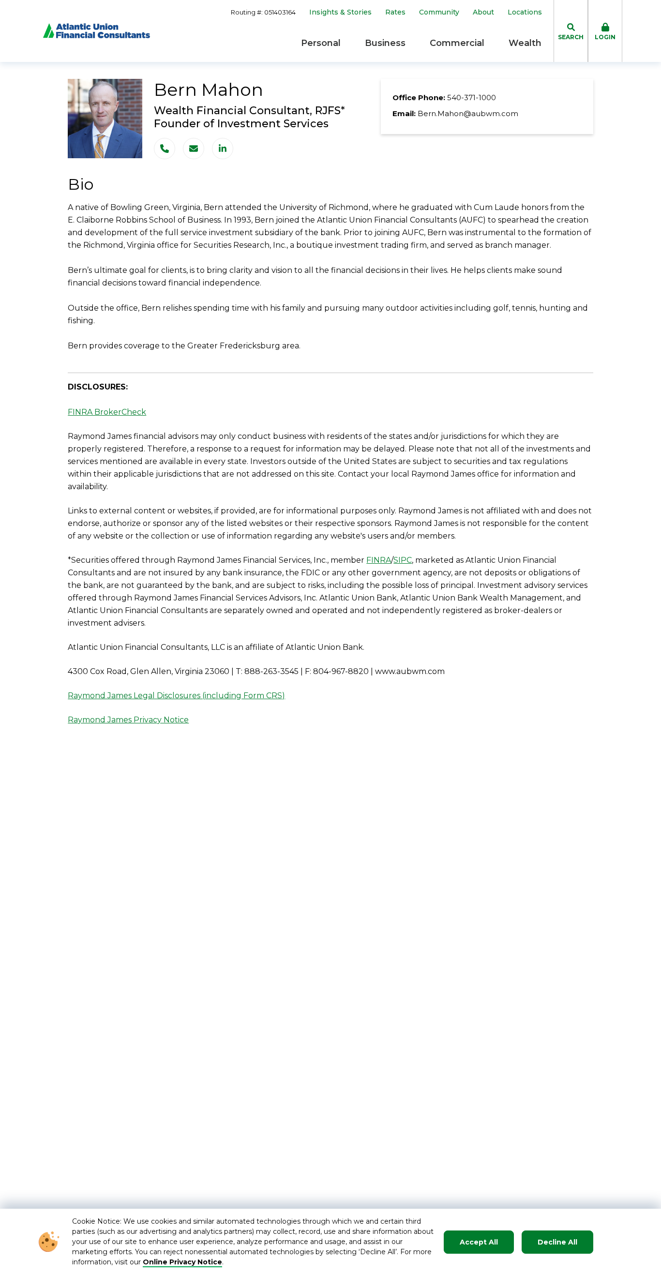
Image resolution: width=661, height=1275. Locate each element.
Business (385, 43)
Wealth (525, 43)
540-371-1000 (471, 97)
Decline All (557, 1242)
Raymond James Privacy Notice (128, 719)
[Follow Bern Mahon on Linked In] (222, 148)
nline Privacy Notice (185, 1262)
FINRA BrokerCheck (107, 412)
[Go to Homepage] (96, 30)
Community (439, 12)
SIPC (402, 560)
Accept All (479, 1242)
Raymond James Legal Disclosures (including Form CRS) (176, 695)
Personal (321, 43)
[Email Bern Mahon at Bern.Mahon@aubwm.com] (193, 148)
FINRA (378, 560)
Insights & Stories (340, 12)
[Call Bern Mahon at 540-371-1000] (164, 148)
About (483, 12)
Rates (395, 12)
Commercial (457, 43)
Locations (525, 12)
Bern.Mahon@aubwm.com (468, 113)
